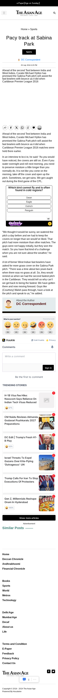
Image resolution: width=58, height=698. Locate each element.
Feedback (8, 653)
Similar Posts (13, 528)
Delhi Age (8, 612)
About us (7, 627)
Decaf (5, 622)
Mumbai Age (9, 617)
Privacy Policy (10, 658)
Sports (29, 52)
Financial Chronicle (13, 568)
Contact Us (8, 663)
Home (5, 554)
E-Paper (7, 648)
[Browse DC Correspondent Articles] (8, 303)
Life (4, 631)
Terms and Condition (14, 644)
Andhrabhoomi (11, 564)
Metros (6, 595)
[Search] (54, 13)
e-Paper (20, 3)
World (5, 590)
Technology (9, 600)
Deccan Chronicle (12, 559)
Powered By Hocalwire (11, 691)
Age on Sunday (32, 3)
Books (6, 581)
